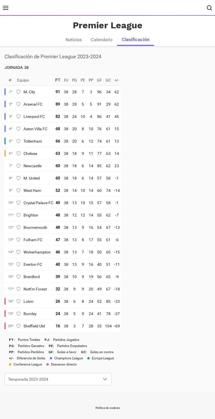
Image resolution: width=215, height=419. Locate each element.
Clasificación (135, 39)
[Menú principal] (5, 7)
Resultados (24, 8)
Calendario (102, 39)
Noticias (74, 39)
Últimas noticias (53, 8)
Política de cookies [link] (107, 408)
